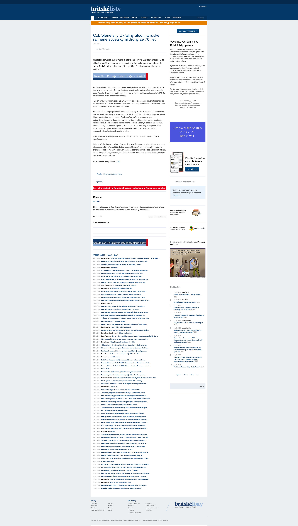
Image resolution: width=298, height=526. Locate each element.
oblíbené (162, 217)
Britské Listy (189, 505)
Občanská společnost (97, 510)
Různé (110, 510)
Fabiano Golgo (186, 320)
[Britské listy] (120, 77)
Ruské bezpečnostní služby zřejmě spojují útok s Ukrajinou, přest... (123, 375)
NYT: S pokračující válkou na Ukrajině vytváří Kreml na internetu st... (123, 425)
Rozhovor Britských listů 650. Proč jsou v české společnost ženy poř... (124, 261)
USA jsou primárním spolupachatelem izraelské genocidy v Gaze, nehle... (135, 258)
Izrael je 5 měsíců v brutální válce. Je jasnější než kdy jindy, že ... (122, 455)
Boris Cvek (105, 288)
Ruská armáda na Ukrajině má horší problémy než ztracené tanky (123, 446)
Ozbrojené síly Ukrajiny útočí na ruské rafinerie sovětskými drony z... (124, 467)
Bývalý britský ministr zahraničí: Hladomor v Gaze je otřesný (121, 488)
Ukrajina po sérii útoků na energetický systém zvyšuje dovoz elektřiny (124, 339)
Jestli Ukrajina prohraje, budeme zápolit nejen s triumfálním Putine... (123, 393)
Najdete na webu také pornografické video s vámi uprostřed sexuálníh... (125, 330)
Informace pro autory (152, 508)
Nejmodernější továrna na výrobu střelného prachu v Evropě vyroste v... (125, 437)
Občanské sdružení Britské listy (113, 520)
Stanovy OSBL (150, 503)
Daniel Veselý (105, 258)
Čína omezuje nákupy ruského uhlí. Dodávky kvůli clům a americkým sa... (125, 473)
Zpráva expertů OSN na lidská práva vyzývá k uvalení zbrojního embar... (125, 270)
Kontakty (131, 505)
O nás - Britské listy (134, 503)
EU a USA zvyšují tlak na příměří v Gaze (114, 411)
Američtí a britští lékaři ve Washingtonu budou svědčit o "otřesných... (124, 485)
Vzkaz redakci (150, 505)
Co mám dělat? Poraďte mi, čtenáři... (125, 285)
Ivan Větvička (186, 328)
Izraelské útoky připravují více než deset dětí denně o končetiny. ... (123, 306)
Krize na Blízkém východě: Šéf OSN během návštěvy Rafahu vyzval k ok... (125, 363)
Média (110, 508)
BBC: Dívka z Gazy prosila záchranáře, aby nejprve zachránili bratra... (124, 396)
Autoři (167, 18)
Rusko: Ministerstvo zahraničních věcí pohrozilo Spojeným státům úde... (125, 452)
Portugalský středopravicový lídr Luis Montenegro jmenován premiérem (125, 464)
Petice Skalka (105, 369)
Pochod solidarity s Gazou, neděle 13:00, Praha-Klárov (119, 405)
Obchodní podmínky (134, 512)
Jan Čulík (185, 300)
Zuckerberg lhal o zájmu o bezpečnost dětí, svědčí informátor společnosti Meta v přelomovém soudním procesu (188, 359)
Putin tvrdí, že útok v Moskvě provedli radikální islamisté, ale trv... (122, 276)
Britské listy (107, 10)
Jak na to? (177, 195)
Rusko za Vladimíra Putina (113, 174)
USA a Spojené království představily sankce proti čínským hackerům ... (125, 279)
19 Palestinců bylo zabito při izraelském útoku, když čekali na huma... (124, 345)
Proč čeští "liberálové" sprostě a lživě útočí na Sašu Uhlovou (189, 316)
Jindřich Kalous (106, 285)
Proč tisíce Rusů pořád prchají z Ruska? (189, 367)
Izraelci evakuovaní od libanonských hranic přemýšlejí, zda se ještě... (124, 443)
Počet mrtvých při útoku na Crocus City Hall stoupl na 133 (120, 390)
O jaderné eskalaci (107, 461)
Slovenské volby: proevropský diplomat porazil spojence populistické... (124, 348)
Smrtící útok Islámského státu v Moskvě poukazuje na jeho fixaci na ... (124, 384)
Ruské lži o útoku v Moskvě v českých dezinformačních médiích (134, 378)
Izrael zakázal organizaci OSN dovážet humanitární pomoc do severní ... (124, 312)
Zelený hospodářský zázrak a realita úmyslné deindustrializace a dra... (124, 434)
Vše (197, 375)
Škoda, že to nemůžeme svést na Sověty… (188, 295)
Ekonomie (94, 505)
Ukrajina (99, 174)
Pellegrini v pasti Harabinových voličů (122, 342)
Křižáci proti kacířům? (126, 333)
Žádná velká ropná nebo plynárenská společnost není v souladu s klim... (125, 458)
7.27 (111, 303)
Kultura (93, 508)
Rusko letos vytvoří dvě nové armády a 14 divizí (117, 449)
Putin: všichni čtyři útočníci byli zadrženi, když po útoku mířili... (121, 372)
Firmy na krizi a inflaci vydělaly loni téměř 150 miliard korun (129, 479)
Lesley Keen (105, 267)
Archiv (115, 18)
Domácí (110, 503)
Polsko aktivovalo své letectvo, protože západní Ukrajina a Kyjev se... (124, 351)
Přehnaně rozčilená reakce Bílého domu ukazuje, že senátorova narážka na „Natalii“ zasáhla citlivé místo (188, 340)
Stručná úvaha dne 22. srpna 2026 (187, 302)
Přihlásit (202, 6)
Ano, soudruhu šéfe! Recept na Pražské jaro (188, 324)
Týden (178, 375)
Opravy (130, 508)
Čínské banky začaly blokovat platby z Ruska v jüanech (119, 470)
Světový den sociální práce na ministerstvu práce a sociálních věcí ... (135, 336)
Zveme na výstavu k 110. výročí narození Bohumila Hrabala (121, 294)
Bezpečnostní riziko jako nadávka (121, 288)
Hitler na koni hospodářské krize (120, 482)
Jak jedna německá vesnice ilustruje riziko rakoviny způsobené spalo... (124, 408)
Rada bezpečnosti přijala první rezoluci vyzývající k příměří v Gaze (123, 297)
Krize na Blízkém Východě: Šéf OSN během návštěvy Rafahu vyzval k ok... (125, 366)
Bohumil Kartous (106, 378)
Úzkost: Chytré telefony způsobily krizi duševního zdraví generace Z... (124, 324)
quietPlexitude (115, 357)
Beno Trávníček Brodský (109, 333)
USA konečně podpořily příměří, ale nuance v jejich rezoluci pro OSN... (124, 428)
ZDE (118, 161)
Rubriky (144, 18)
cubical (112, 431)
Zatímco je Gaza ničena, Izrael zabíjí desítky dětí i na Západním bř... (123, 315)
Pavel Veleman (106, 336)
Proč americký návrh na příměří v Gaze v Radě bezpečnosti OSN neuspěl (125, 399)
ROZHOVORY (124, 18)
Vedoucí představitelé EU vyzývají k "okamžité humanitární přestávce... (124, 420)
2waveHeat (114, 267)
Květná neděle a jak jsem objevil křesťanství (124, 354)
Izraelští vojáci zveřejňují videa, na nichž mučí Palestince (120, 309)
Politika (110, 505)
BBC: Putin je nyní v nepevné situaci (113, 321)
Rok (192, 375)
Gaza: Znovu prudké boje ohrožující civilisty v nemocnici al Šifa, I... (123, 413)
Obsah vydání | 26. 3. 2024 (105, 254)
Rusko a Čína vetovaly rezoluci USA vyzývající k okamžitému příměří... (124, 402)
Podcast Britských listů (185, 181)
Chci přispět (192, 169)
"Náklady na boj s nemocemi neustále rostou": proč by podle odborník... (125, 318)
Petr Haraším (105, 327)
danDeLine (114, 387)
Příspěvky (177, 18)
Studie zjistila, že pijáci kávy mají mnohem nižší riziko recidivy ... (122, 381)
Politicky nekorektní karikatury (187, 243)
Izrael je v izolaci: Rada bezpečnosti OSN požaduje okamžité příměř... (124, 282)
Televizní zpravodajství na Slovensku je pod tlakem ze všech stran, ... (124, 440)
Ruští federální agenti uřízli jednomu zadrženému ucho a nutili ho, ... (123, 360)
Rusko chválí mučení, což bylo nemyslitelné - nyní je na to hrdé (122, 273)
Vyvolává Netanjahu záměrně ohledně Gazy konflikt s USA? (121, 264)
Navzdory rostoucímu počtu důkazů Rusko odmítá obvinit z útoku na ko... (125, 300)
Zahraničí (94, 503)
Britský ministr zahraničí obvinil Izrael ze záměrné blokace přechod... (124, 416)
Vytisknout (99, 182)
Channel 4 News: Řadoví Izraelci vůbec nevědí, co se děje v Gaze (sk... (124, 476)
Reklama (131, 510)
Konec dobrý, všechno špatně (121, 327)
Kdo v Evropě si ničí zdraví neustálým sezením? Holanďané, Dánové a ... (125, 422)
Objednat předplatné (188, 31)
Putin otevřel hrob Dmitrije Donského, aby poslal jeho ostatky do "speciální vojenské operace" (187, 349)
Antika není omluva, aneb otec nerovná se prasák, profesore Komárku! (187, 331)
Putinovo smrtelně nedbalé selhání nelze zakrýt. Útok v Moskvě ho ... (123, 291)
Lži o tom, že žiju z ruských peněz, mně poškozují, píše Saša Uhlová (186, 308)
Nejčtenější (175, 287)
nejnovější (153, 217)
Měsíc (186, 375)
